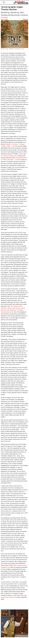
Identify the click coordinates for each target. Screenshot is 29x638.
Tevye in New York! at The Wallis (10, 597)
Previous (2, 623)
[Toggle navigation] (4, 2)
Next (26, 623)
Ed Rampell (4, 17)
